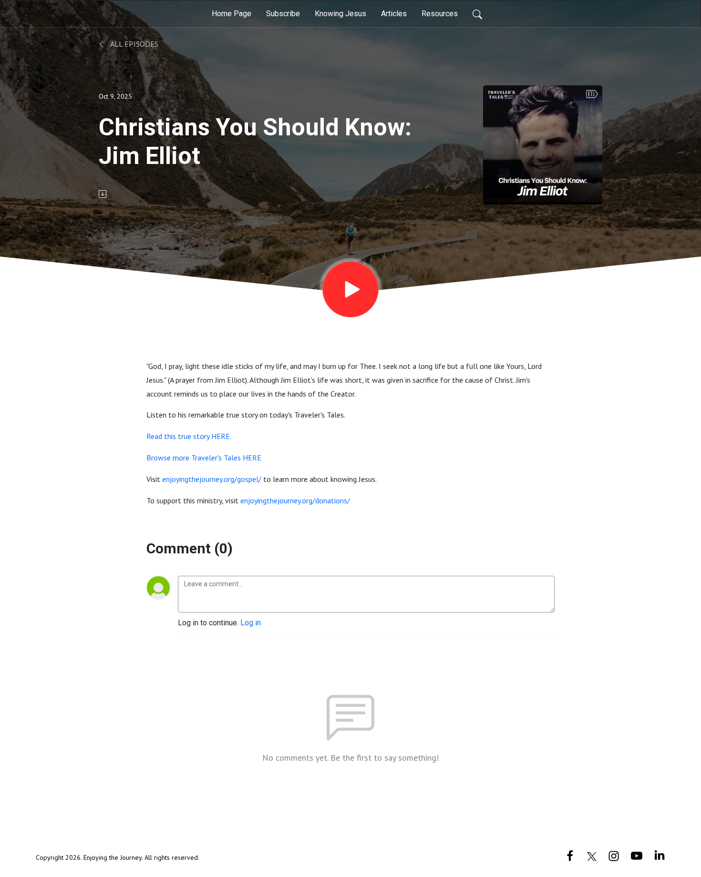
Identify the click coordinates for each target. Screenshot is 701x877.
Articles (394, 13)
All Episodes (133, 44)
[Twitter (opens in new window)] (592, 855)
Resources (440, 13)
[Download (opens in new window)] (103, 194)
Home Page (231, 13)
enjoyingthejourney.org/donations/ (295, 500)
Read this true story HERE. (188, 436)
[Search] (477, 13)
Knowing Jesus (340, 13)
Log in (250, 622)
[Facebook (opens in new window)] (570, 855)
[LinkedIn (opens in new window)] (659, 855)
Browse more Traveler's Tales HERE (203, 457)
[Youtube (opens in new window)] (636, 855)
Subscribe (283, 13)
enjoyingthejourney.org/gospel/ (211, 479)
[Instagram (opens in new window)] (613, 855)
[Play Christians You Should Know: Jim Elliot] (350, 289)
